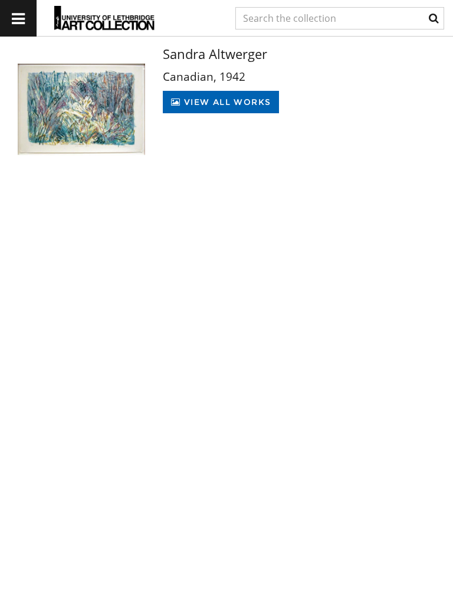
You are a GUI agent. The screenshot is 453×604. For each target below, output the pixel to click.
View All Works (225, 102)
